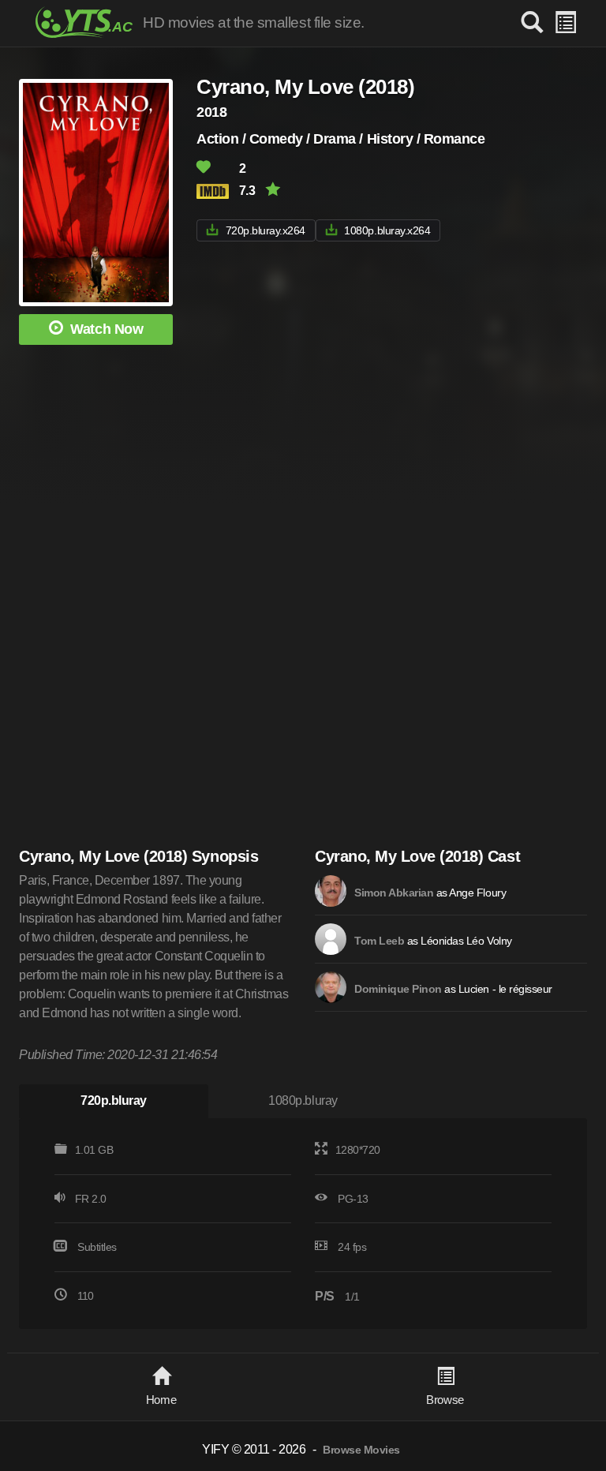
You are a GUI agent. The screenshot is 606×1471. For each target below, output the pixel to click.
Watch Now (106, 329)
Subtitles (97, 1247)
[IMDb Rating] (216, 191)
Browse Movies (361, 1450)
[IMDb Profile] (330, 891)
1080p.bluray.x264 (387, 230)
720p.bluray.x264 (265, 230)
